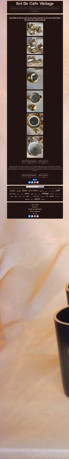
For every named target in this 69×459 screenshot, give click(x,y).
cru (47, 196)
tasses (24, 190)
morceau (46, 191)
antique (32, 194)
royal (52, 196)
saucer (41, 191)
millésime (36, 196)
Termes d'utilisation (35, 211)
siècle (56, 194)
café (58, 190)
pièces (24, 196)
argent (37, 199)
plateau (27, 199)
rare (15, 196)
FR (36, 213)
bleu (27, 196)
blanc (53, 191)
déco (36, 194)
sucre (52, 194)
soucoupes (12, 194)
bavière (42, 196)
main (18, 194)
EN (34, 213)
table (32, 199)
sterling (19, 191)
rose (20, 196)
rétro (12, 196)
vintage (45, 193)
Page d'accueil (35, 204)
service (12, 191)
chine (60, 194)
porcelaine (33, 190)
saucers (39, 194)
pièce (27, 193)
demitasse (22, 194)
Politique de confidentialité (35, 209)
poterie (43, 199)
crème (50, 191)
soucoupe (57, 196)
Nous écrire (35, 206)
